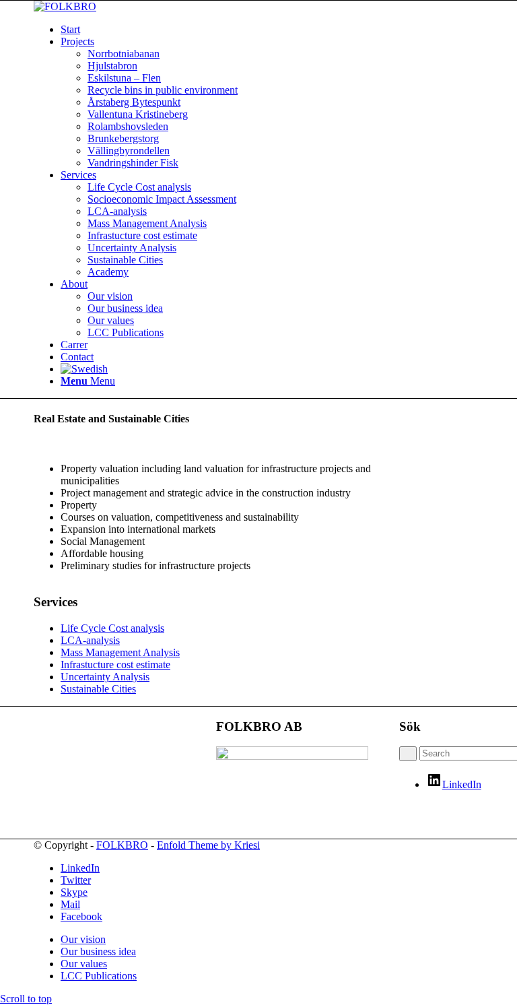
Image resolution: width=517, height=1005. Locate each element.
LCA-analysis (90, 640)
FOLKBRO (122, 845)
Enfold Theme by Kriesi (208, 845)
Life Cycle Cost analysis (112, 628)
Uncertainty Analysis (105, 676)
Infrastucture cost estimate (115, 664)
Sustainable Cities (98, 688)
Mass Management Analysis (120, 652)
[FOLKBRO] (65, 6)
